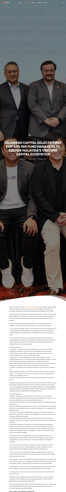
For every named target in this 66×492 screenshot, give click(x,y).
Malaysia (30, 159)
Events (33, 2)
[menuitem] (20, 2)
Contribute (39, 2)
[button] (63, 2)
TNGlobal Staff (42, 159)
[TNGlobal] (5, 3)
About (45, 2)
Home (20, 2)
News (34, 159)
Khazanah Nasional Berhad (31, 307)
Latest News (26, 2)
